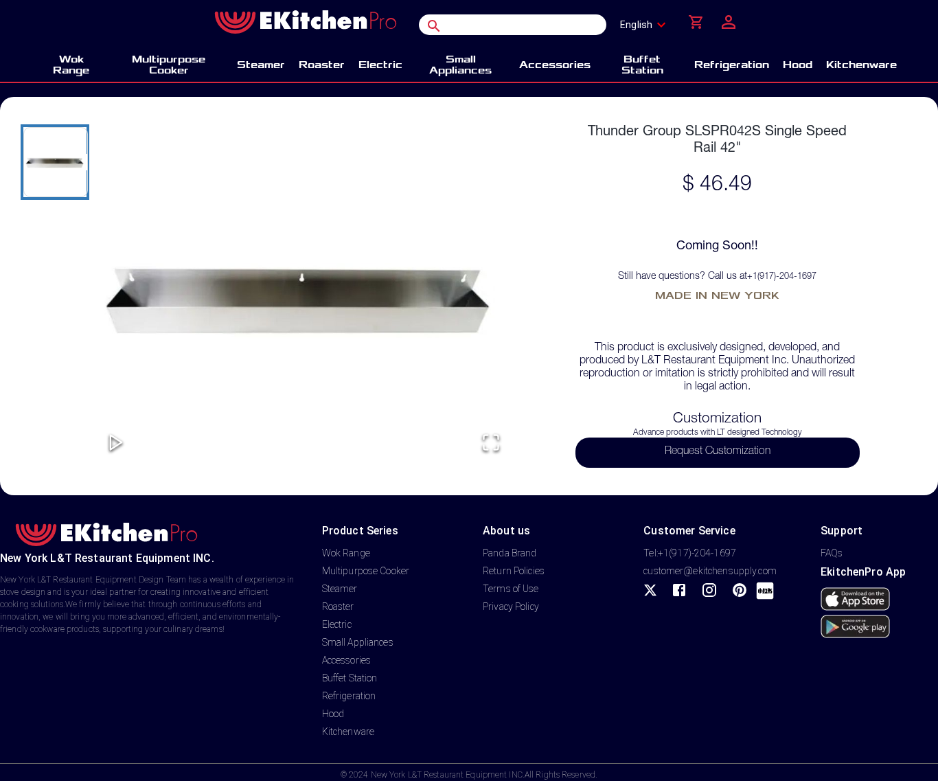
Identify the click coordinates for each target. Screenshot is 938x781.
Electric (337, 624)
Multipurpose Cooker (366, 570)
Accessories (346, 660)
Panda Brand (509, 552)
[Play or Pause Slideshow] (116, 443)
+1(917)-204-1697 (781, 277)
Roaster (338, 606)
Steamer (340, 588)
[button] (303, 296)
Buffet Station (350, 677)
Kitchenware (348, 731)
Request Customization (717, 451)
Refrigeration (349, 695)
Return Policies (514, 570)
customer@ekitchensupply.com (710, 570)
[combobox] (647, 24)
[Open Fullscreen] (491, 443)
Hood (333, 713)
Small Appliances (357, 642)
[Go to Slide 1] (55, 162)
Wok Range (346, 552)
